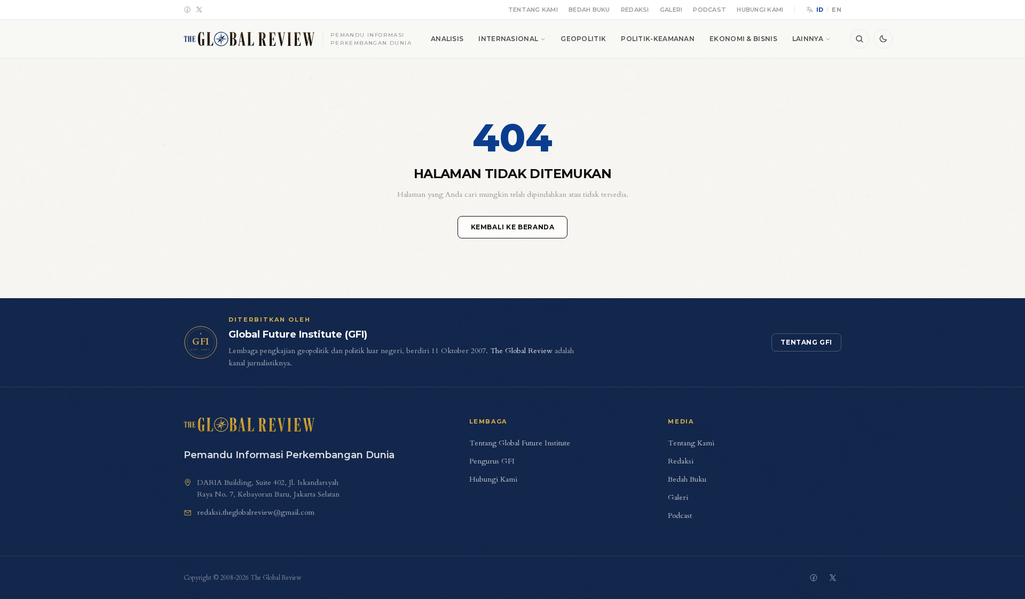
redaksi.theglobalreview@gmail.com (255, 512)
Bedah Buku (589, 9)
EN (836, 9)
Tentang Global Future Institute (519, 443)
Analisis (447, 39)
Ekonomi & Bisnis (743, 39)
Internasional (508, 39)
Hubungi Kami (760, 9)
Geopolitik (583, 39)
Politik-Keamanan (658, 39)
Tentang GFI (806, 342)
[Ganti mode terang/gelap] (883, 39)
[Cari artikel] (859, 39)
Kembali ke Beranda (513, 227)
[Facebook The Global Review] (813, 577)
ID (820, 9)
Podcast (709, 9)
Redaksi (635, 9)
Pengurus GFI (492, 461)
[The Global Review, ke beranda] (249, 424)
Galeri (671, 9)
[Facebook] (187, 9)
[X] (199, 9)
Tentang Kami (533, 9)
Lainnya (807, 39)
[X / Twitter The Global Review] (832, 577)
